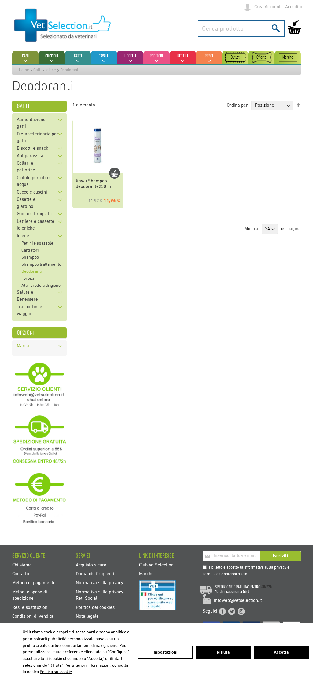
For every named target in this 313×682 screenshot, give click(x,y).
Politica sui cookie (56, 672)
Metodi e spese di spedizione (29, 595)
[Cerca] (275, 28)
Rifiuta (223, 652)
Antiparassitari (31, 156)
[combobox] (241, 28)
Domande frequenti (95, 574)
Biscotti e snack (32, 148)
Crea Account (267, 7)
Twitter (232, 611)
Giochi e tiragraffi (34, 214)
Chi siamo (22, 565)
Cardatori (30, 250)
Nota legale (87, 616)
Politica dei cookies (95, 607)
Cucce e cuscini (32, 192)
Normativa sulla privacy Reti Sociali (99, 595)
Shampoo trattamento (41, 264)
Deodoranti (31, 271)
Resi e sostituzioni (30, 607)
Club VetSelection (156, 565)
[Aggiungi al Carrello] (114, 173)
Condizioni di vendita (32, 616)
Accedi (291, 7)
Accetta (281, 652)
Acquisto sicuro (91, 565)
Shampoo (30, 257)
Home (24, 70)
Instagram (241, 611)
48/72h (266, 587)
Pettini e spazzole (37, 243)
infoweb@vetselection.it (238, 601)
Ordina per (237, 105)
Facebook (222, 611)
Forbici (27, 278)
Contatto (20, 574)
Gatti (37, 70)
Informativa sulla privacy (265, 568)
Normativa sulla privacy (99, 583)
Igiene (51, 70)
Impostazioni (165, 652)
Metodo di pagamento (34, 583)
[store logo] (62, 25)
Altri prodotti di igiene (41, 285)
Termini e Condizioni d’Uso (225, 574)
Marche (146, 574)
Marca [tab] (23, 346)
